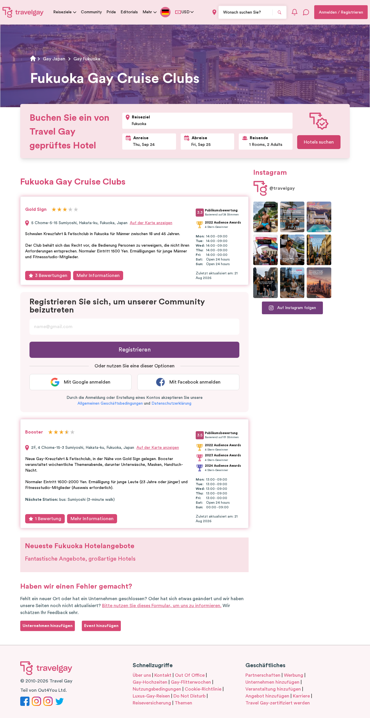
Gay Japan (54, 59)
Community (91, 12)
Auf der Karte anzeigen (151, 223)
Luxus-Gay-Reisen (151, 696)
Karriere (301, 696)
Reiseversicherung (152, 703)
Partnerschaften (262, 675)
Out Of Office (190, 675)
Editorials (129, 12)
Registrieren (135, 350)
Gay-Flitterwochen (191, 682)
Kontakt (162, 675)
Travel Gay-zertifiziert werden (277, 703)
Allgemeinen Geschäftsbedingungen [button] (110, 403)
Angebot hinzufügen (267, 696)
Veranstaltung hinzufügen (273, 689)
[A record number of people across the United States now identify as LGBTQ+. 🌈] (265, 250)
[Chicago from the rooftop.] (292, 282)
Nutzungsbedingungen (157, 689)
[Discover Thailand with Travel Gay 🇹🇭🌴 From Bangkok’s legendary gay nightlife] (265, 217)
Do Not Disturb (189, 696)
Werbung (293, 675)
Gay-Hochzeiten (150, 682)
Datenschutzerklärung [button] (171, 403)
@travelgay (282, 188)
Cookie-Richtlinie (203, 689)
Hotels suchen (319, 142)
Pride (111, 12)
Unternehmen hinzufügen (272, 682)
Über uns (142, 675)
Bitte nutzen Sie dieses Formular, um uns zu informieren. (161, 605)
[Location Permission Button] (214, 12)
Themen (183, 703)
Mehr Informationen (98, 275)
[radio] (54, 210)
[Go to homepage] (23, 12)
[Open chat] (306, 12)
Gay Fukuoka (86, 59)
